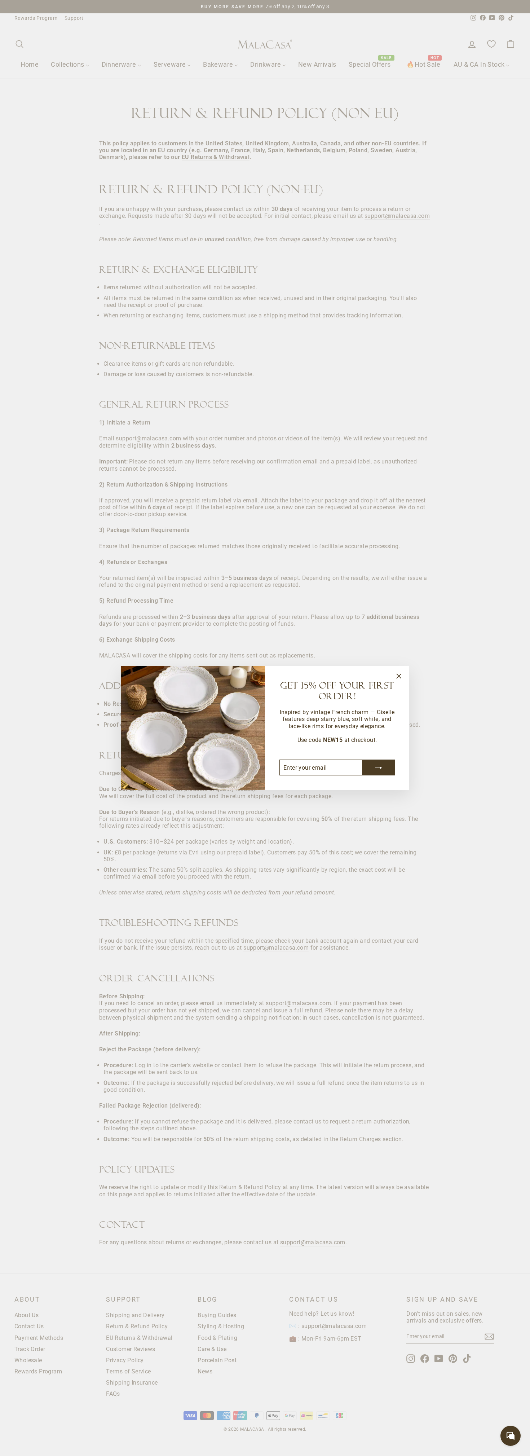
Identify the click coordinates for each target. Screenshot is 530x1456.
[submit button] (378, 768)
